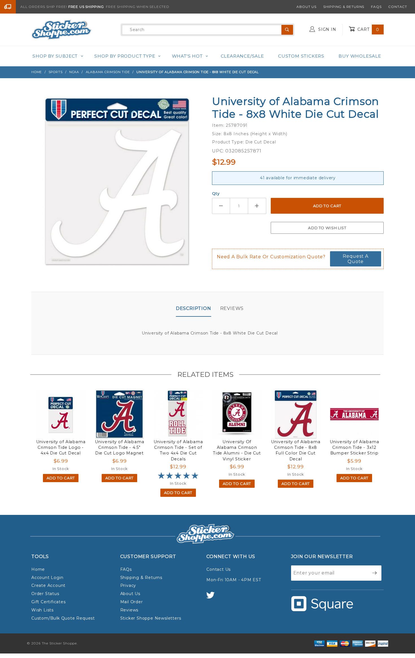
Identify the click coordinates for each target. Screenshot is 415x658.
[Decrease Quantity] (221, 206)
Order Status (45, 593)
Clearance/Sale (242, 56)
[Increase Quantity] (257, 206)
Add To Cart (61, 478)
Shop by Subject (55, 56)
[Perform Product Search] (287, 30)
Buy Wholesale (359, 56)
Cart (367, 29)
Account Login (47, 577)
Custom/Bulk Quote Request (63, 618)
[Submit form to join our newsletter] (374, 573)
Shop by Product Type (124, 56)
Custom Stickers (301, 56)
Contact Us (218, 569)
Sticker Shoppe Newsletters (150, 618)
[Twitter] (212, 597)
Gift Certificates (48, 601)
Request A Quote (355, 258)
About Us (306, 7)
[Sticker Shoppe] (61, 29)
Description (193, 308)
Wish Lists (42, 610)
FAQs (376, 7)
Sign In (326, 29)
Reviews (232, 308)
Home (38, 569)
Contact (397, 7)
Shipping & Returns (343, 7)
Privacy (128, 585)
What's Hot (187, 56)
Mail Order (131, 601)
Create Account (48, 585)
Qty (215, 193)
